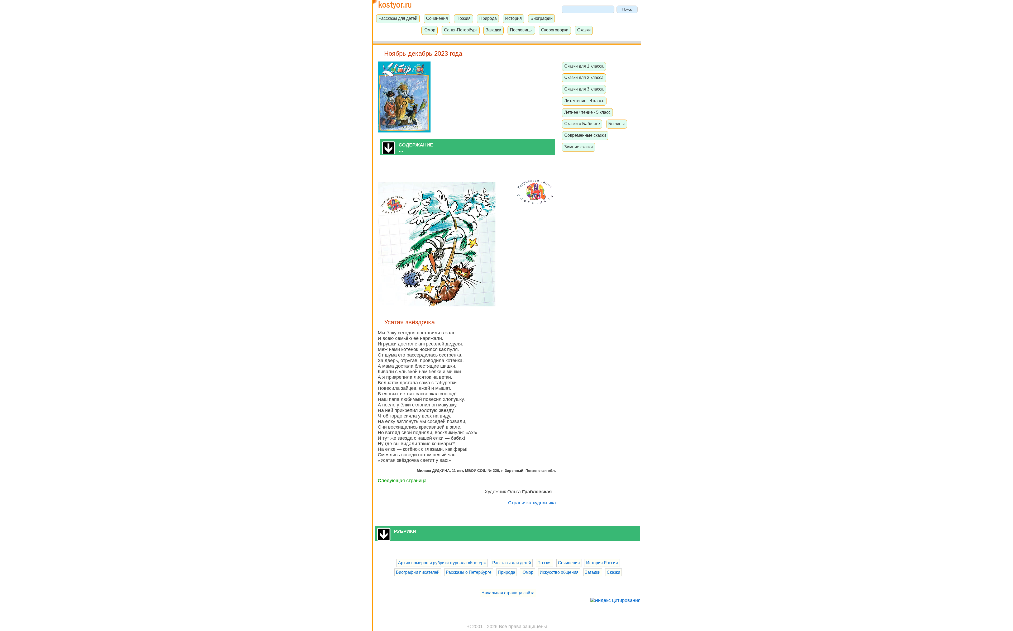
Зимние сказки (578, 146)
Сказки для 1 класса (584, 66)
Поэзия (463, 18)
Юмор (429, 29)
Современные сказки (585, 135)
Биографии (542, 18)
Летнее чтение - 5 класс (587, 112)
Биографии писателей (417, 572)
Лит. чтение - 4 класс (584, 100)
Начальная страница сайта (507, 593)
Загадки (493, 29)
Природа (488, 18)
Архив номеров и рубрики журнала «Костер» (442, 563)
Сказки (584, 29)
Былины (616, 123)
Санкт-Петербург (460, 29)
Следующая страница (402, 480)
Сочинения (437, 18)
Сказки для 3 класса (584, 89)
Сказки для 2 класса (584, 77)
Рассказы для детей (398, 18)
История (513, 18)
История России (602, 563)
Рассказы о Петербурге (468, 572)
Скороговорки (554, 29)
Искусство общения (559, 572)
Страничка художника (532, 502)
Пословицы (521, 29)
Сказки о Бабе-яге (582, 123)
